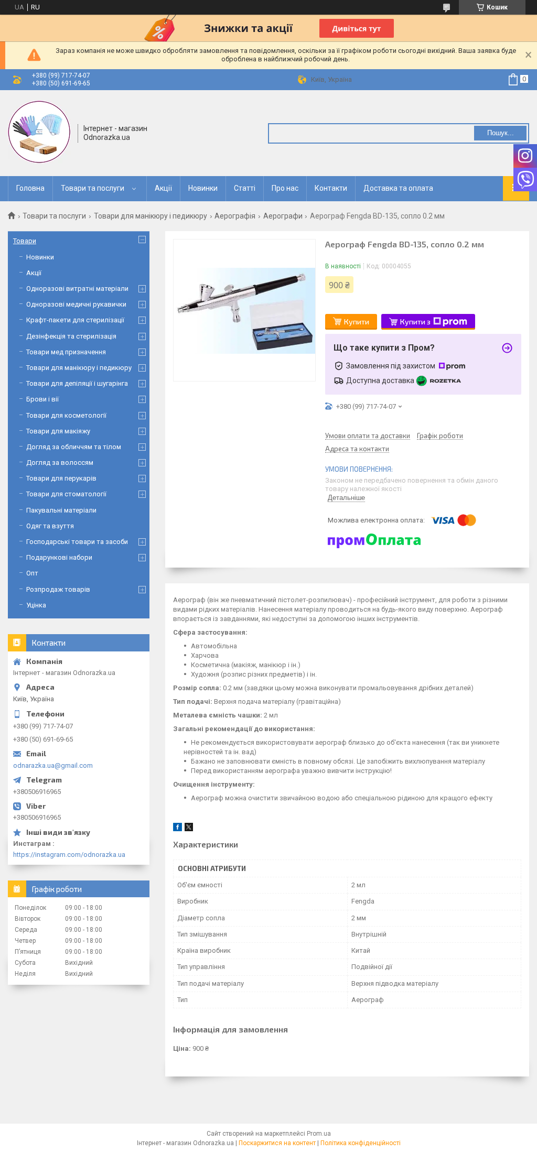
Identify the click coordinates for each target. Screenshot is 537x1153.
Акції (163, 188)
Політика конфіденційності (360, 1143)
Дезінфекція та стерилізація (71, 336)
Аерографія (234, 216)
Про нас (285, 188)
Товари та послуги (92, 188)
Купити (356, 321)
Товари (24, 241)
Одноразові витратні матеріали (77, 288)
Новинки (203, 188)
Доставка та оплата (398, 188)
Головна (30, 188)
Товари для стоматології (66, 494)
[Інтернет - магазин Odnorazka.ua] (39, 132)
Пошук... (500, 133)
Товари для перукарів (61, 478)
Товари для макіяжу (58, 431)
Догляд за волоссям (59, 462)
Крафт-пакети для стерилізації (75, 320)
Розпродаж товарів (58, 589)
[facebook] (177, 829)
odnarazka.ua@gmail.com (53, 765)
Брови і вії (42, 399)
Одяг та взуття (50, 526)
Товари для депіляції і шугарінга (77, 383)
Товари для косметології (66, 415)
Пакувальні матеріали (61, 510)
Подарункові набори (59, 557)
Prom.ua (319, 1133)
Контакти (331, 188)
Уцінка (36, 605)
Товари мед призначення (66, 352)
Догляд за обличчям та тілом (73, 447)
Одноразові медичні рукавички (76, 304)
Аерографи (283, 216)
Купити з (415, 321)
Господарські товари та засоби (77, 542)
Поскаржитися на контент (277, 1143)
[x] (189, 829)
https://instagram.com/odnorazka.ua (69, 854)
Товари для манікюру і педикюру (150, 216)
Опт (32, 573)
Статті (244, 188)
